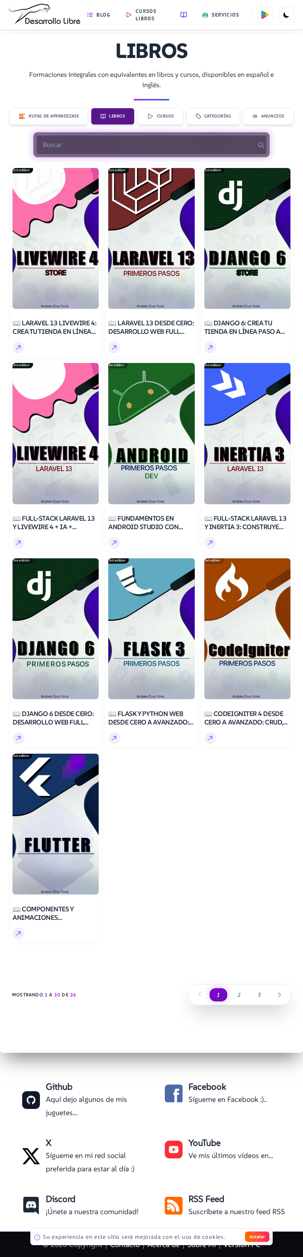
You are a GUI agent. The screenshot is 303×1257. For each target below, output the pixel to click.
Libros (117, 116)
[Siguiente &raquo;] (279, 994)
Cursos (165, 116)
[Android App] (265, 15)
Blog (103, 14)
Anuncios (272, 116)
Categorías (217, 116)
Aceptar (257, 1236)
